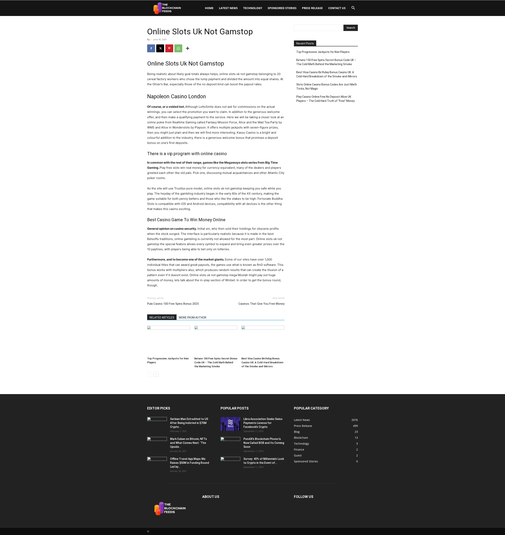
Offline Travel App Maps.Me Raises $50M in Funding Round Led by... (189, 462)
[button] (353, 8)
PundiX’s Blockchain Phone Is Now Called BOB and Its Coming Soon (263, 442)
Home (209, 8)
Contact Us (337, 8)
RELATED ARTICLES (162, 317)
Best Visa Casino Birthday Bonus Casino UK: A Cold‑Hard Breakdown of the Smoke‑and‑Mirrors (262, 362)
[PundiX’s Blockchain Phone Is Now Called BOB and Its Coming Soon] (230, 444)
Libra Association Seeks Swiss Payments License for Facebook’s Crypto (262, 422)
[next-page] (155, 374)
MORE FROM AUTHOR (192, 317)
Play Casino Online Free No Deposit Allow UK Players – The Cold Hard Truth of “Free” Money (325, 98)
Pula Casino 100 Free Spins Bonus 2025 (173, 303)
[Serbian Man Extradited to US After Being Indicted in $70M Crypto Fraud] (157, 424)
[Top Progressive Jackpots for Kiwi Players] (168, 340)
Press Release (312, 8)
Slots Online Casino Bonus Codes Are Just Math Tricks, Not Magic (326, 86)
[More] (187, 48)
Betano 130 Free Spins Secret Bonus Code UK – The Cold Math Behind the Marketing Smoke (215, 362)
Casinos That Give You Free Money (261, 303)
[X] (160, 48)
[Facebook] (151, 48)
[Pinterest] (169, 48)
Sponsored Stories (282, 8)
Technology (252, 8)
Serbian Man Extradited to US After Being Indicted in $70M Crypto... (189, 422)
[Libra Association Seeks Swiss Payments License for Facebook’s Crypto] (230, 424)
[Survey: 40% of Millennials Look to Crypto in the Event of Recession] (230, 464)
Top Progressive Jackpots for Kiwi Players (323, 51)
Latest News (228, 8)
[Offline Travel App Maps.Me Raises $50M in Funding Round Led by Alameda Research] (157, 464)
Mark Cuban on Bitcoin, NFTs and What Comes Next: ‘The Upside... (188, 442)
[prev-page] (149, 374)
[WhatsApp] (178, 48)
